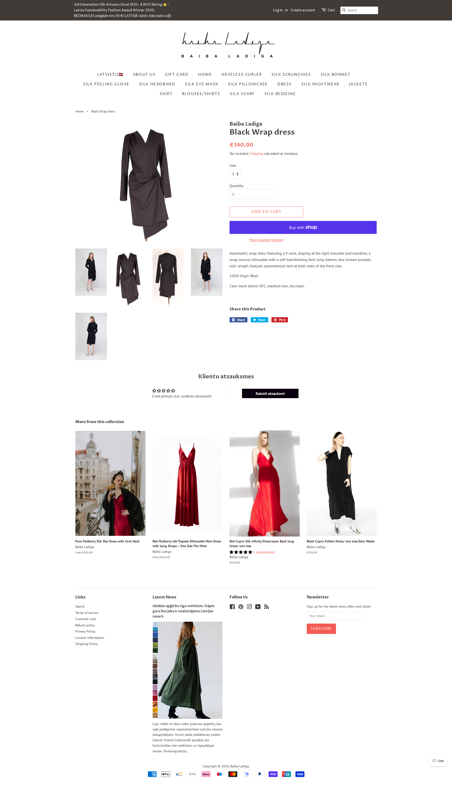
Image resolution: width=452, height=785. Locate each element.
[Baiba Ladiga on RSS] (266, 607)
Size (233, 165)
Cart (331, 10)
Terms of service (86, 613)
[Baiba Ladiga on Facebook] (232, 607)
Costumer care (85, 619)
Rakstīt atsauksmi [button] (270, 393)
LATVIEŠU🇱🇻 (110, 74)
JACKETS (358, 84)
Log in (278, 10)
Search (80, 606)
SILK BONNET (336, 74)
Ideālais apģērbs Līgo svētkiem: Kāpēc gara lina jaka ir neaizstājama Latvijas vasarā (184, 611)
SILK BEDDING (280, 93)
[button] (241, 552)
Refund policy (85, 625)
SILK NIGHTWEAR (320, 84)
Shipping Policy (86, 644)
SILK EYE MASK (201, 84)
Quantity (236, 185)
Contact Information (89, 638)
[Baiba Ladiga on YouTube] (258, 607)
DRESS (284, 84)
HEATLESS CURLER (242, 74)
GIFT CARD (176, 74)
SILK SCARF (242, 93)
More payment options (266, 240)
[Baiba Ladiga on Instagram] (249, 607)
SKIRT (166, 93)
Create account (303, 10)
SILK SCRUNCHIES (291, 74)
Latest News (164, 597)
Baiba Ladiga (239, 766)
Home (79, 112)
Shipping (256, 153)
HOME (205, 74)
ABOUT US (144, 74)
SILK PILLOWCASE (248, 84)
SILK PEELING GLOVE (106, 84)
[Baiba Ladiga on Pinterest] (240, 607)
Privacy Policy (85, 631)
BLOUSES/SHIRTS (201, 93)
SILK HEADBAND (157, 84)
